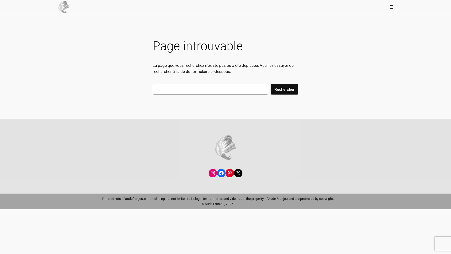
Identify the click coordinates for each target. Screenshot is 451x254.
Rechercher (284, 89)
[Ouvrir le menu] (391, 7)
